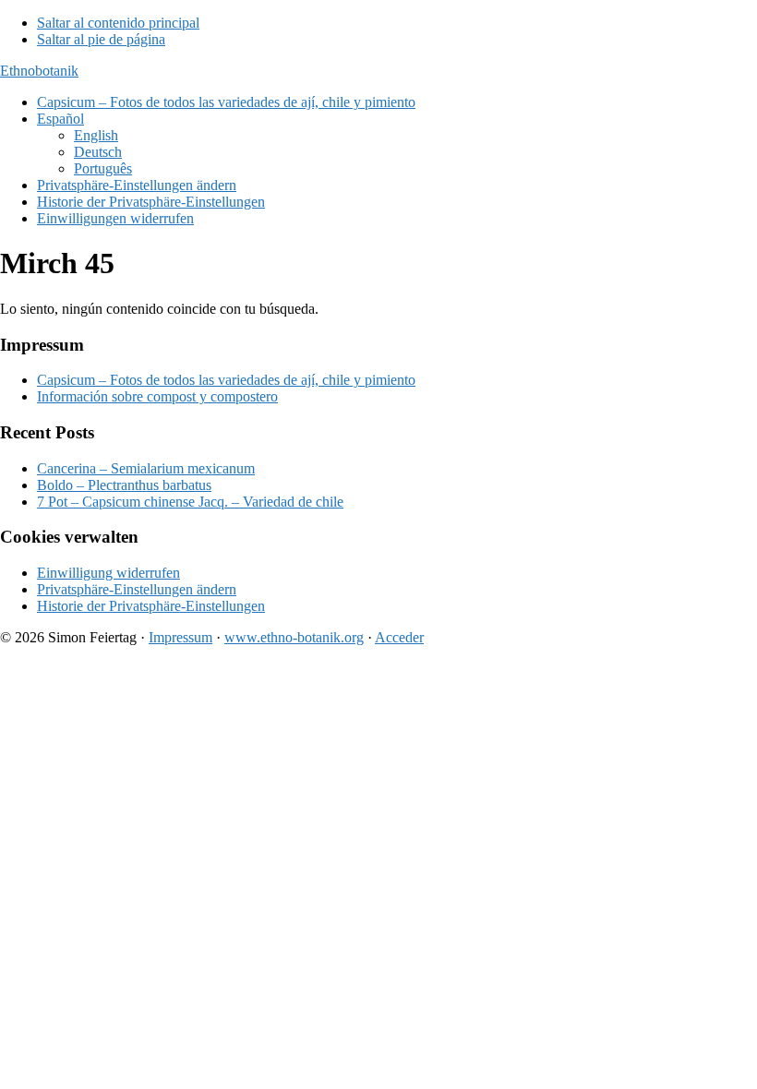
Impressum (180, 637)
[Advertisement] (378, 790)
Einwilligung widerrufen (108, 572)
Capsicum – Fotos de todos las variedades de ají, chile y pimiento (226, 380)
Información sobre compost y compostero (157, 396)
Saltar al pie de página (101, 39)
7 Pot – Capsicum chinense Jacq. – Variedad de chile (190, 501)
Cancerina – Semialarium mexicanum (146, 468)
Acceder (399, 637)
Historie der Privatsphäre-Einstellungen (151, 606)
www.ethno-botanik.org (294, 637)
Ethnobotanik (39, 70)
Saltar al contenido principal (118, 22)
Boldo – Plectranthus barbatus (124, 485)
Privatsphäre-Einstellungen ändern (136, 589)
